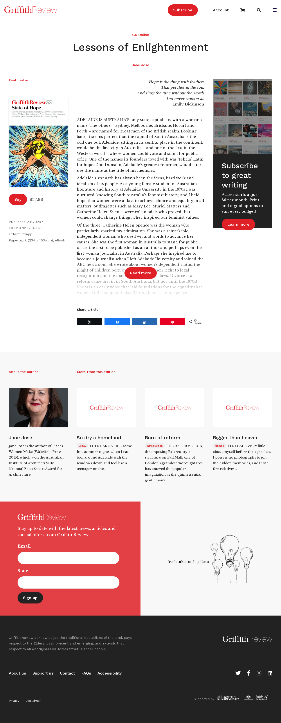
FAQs (86, 673)
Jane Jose (140, 65)
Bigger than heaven (236, 437)
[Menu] (275, 10)
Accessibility (109, 673)
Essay (82, 445)
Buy (18, 199)
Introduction (155, 445)
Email (24, 546)
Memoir (219, 445)
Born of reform (162, 437)
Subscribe (182, 10)
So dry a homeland (99, 437)
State (23, 570)
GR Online (140, 35)
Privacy (14, 700)
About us (17, 673)
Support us (43, 673)
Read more (140, 273)
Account (221, 10)
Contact (67, 673)
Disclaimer (33, 700)
